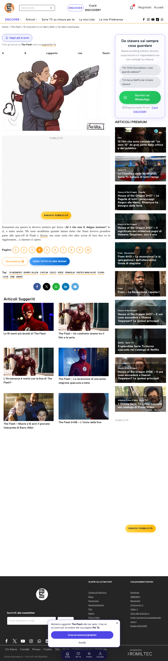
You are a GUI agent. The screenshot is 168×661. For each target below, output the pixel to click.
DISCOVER (75, 7)
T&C (57, 649)
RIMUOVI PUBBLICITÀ (56, 215)
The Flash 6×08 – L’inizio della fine (80, 422)
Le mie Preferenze (111, 19)
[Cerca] (51, 8)
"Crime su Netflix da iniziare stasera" (137, 82)
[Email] (75, 286)
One (12, 276)
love (5, 276)
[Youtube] (23, 641)
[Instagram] (148, 19)
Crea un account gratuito (82, 634)
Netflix (91, 613)
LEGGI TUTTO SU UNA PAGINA (50, 261)
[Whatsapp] (162, 19)
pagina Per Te (49, 44)
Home (5, 27)
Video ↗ (134, 609)
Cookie (47, 649)
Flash (101, 272)
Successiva (13, 261)
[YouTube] (152, 19)
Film (90, 609)
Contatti (24, 649)
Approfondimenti (96, 605)
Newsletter (135, 601)
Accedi (159, 7)
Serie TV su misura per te (58, 19)
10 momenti (15, 272)
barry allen (31, 272)
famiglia (70, 272)
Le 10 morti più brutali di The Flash (25, 333)
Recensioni (93, 601)
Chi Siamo (11, 649)
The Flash (16, 27)
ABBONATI (135, 597)
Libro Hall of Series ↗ (139, 613)
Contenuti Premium (97, 592)
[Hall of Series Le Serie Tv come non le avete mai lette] (9, 8)
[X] (46, 286)
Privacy (36, 649)
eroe (60, 272)
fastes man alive (86, 272)
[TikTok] (157, 19)
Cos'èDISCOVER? (93, 8)
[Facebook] (143, 19)
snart (19, 276)
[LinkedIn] (65, 286)
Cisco (53, 272)
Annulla (82, 642)
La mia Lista (87, 19)
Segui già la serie (19, 37)
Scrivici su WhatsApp (142, 97)
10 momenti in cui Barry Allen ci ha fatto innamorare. (51, 27)
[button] (20, 19)
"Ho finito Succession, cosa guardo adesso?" (137, 69)
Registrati (144, 7)
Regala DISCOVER (138, 626)
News (90, 597)
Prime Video (94, 617)
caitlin (44, 272)
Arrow (44, 235)
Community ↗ (136, 605)
